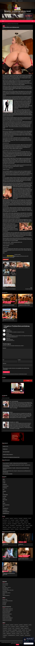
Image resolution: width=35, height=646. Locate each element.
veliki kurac (22, 635)
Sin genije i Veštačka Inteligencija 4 (7, 617)
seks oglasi (9, 527)
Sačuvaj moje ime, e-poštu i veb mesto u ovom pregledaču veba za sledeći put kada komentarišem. (16, 369)
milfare (29, 523)
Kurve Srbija (4, 603)
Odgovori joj (28, 643)
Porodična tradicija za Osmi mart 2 (8, 454)
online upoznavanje (19, 525)
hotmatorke (5, 628)
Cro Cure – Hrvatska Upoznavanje (7, 600)
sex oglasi (14, 527)
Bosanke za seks (4, 599)
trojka (24, 527)
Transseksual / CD (5, 508)
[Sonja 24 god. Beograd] (9, 553)
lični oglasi (9, 523)
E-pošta (19, 359)
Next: (28, 288)
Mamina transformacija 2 (6, 615)
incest (13, 628)
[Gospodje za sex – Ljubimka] (6, 424)
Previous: (9, 288)
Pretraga (3, 377)
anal (3, 518)
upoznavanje (28, 527)
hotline (27, 626)
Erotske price (5, 484)
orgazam (27, 525)
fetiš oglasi (13, 626)
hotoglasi (9, 628)
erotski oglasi (5, 626)
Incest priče (4, 496)
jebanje (22, 628)
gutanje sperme (22, 626)
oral (23, 525)
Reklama (4, 503)
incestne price (18, 628)
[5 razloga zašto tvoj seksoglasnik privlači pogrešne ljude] (9, 567)
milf (26, 523)
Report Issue (6, 259)
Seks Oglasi (4, 604)
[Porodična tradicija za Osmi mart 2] (25, 553)
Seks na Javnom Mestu (6, 504)
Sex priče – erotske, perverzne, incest (17, 11)
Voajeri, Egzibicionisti (7, 302)
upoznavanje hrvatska (11, 635)
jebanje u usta (26, 628)
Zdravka (11, 412)
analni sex (11, 518)
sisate (21, 527)
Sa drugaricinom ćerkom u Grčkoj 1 (8, 319)
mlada (4, 525)
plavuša (31, 525)
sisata (18, 527)
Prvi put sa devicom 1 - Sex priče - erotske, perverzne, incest (12, 463)
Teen (3, 302)
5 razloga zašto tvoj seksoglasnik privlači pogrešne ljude (11, 457)
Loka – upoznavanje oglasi (14, 401)
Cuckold (4, 482)
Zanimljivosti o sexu (6, 513)
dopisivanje (20, 518)
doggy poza (16, 518)
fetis (9, 626)
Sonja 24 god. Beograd (6, 451)
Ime (3, 359)
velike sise (17, 635)
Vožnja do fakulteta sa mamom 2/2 (7, 608)
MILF (14, 301)
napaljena (7, 525)
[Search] (32, 21)
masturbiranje (14, 523)
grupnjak (17, 626)
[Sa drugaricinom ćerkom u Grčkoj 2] (25, 299)
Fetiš (3, 489)
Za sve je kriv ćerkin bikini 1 (6, 616)
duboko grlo (25, 518)
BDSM (4, 479)
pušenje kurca (5, 527)
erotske (30, 518)
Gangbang (4, 491)
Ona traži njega (12, 525)
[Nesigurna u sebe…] (9, 538)
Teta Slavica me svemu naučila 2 (7, 620)
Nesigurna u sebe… (5, 446)
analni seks (7, 518)
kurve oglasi (4, 523)
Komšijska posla (20, 544)
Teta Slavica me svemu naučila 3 (7, 619)
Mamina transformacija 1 (6, 612)
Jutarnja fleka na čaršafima (8, 473)
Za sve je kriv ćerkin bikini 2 (6, 611)
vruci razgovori (27, 635)
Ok (17, 644)
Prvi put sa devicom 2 (24, 463)
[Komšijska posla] (25, 538)
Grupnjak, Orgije (5, 301)
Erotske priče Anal (10, 301)
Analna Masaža (7, 466)
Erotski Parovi (5, 487)
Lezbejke (28, 555)
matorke (23, 523)
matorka (19, 523)
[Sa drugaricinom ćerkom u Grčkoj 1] (9, 314)
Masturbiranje (5, 499)
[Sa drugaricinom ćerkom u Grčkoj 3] (9, 299)
